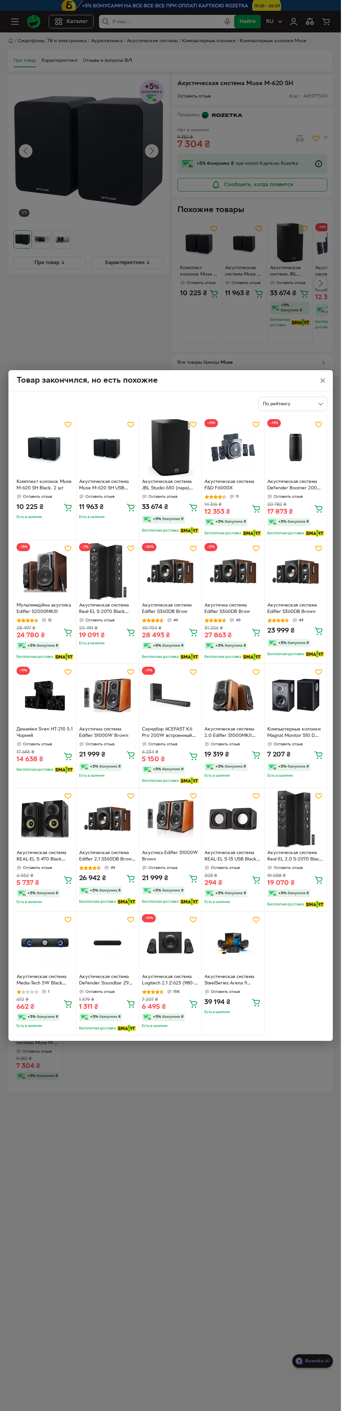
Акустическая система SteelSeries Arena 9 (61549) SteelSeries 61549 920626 (231, 981)
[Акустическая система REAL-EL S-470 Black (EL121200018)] (45, 819)
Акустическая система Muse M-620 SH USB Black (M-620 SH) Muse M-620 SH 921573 (104, 486)
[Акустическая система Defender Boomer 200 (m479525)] (295, 447)
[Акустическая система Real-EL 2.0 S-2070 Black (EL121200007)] (295, 819)
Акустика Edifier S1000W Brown (170, 856)
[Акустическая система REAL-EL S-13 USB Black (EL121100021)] (233, 819)
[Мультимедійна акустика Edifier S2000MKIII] (45, 571)
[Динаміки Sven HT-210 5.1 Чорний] (45, 695)
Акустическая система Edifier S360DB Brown (292, 608)
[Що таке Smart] (189, 531)
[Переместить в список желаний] (68, 424)
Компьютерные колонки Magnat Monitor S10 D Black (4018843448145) (294, 733)
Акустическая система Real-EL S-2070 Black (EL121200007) (104, 609)
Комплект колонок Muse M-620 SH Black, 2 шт (44, 485)
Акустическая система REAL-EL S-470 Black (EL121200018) (41, 857)
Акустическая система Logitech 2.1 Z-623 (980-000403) (168, 981)
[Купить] (68, 507)
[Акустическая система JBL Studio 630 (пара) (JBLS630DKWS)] (170, 447)
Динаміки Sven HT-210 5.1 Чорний (45, 732)
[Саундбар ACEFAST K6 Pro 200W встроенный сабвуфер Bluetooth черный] (170, 695)
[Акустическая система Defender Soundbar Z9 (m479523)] (107, 942)
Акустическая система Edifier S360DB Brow (167, 608)
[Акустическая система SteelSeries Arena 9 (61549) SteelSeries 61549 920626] (233, 942)
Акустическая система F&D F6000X (229, 485)
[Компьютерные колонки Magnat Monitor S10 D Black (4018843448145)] (295, 695)
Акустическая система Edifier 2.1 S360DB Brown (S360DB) (106, 857)
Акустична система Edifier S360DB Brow (227, 608)
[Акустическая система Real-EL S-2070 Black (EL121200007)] (107, 571)
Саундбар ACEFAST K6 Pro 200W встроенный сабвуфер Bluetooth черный (167, 733)
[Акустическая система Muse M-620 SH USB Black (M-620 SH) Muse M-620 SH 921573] (107, 447)
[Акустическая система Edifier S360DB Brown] (295, 571)
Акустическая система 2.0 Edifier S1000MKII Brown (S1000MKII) (229, 733)
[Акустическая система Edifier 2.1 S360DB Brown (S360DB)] (107, 819)
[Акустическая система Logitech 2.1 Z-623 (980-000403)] (170, 942)
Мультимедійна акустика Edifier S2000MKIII (44, 608)
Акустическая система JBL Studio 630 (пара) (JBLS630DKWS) (167, 486)
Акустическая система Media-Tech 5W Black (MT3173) (41, 981)
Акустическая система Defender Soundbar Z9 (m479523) (104, 981)
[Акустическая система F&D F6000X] (233, 447)
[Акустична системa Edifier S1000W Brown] (107, 695)
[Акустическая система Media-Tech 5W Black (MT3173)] (45, 942)
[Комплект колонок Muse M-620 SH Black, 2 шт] (45, 447)
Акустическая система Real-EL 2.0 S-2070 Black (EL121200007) (294, 857)
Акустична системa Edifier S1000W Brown (103, 732)
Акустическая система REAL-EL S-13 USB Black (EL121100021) (230, 857)
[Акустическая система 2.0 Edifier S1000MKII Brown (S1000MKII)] (233, 695)
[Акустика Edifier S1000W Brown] (170, 819)
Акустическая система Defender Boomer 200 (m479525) (292, 486)
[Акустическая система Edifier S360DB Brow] (170, 571)
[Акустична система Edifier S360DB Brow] (233, 571)
